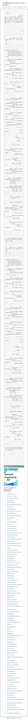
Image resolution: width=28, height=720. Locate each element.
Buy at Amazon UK (7, 490)
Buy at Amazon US (7, 489)
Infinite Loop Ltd (19, 717)
